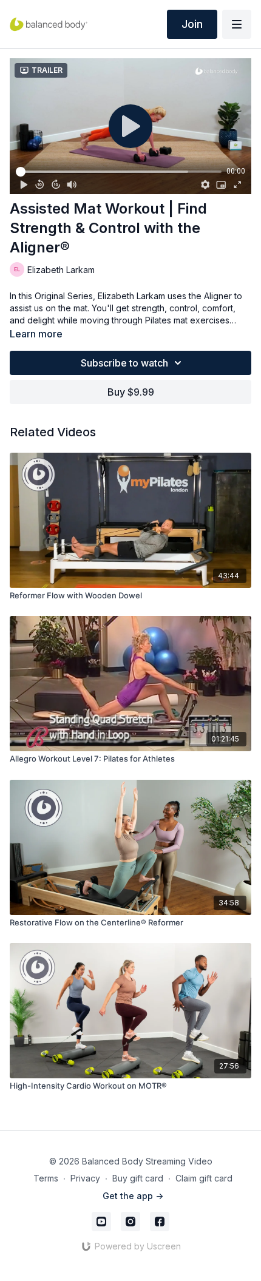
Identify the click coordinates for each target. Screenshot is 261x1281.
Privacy (85, 1178)
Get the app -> (133, 1196)
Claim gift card (203, 1178)
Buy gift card (137, 1178)
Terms (45, 1178)
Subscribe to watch (124, 363)
